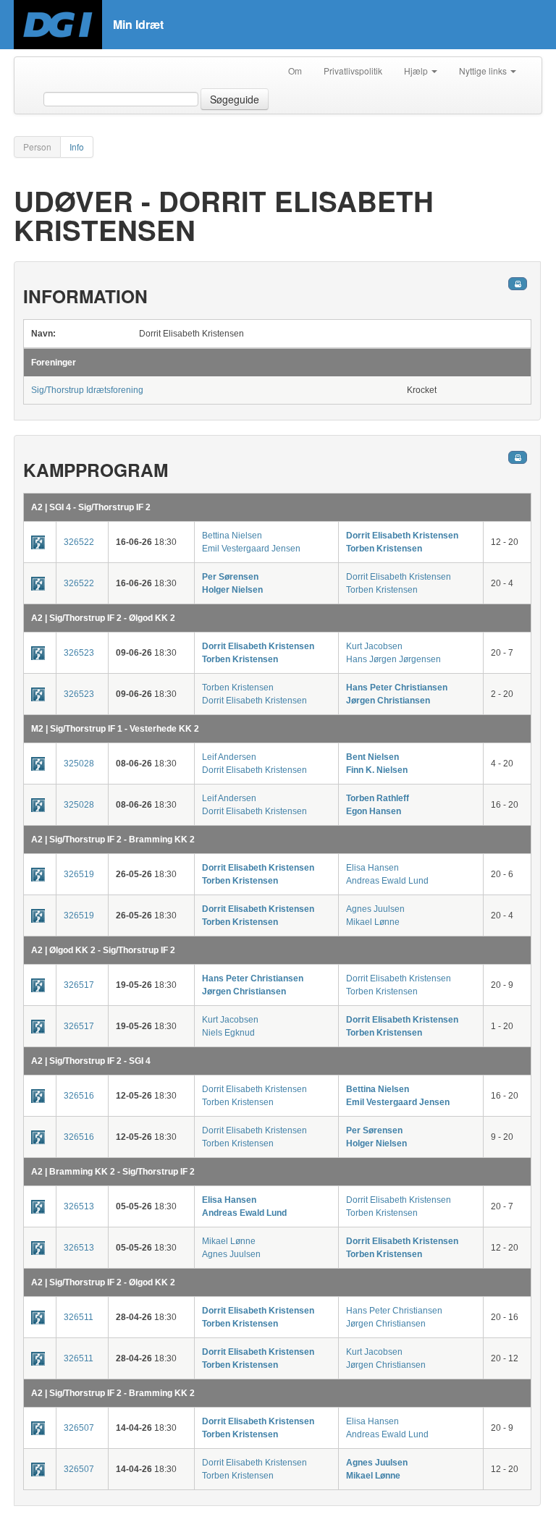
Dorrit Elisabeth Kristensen (402, 535)
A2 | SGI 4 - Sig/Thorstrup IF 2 (91, 507)
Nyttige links (484, 70)
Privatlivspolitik (353, 70)
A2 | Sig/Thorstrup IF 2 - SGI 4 (91, 1061)
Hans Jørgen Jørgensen (393, 659)
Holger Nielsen (232, 590)
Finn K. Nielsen (377, 770)
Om (295, 70)
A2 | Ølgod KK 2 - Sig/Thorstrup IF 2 (103, 950)
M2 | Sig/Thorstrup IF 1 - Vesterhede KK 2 (115, 729)
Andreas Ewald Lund (387, 881)
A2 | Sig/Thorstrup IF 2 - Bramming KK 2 (113, 839)
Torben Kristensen (384, 549)
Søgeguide (234, 99)
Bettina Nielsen (232, 535)
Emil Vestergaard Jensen (251, 549)
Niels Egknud (228, 1033)
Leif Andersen (229, 757)
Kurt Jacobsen (374, 646)
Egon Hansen (373, 811)
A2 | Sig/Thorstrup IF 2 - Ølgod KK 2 (103, 618)
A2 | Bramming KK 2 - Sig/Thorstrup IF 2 (113, 1172)
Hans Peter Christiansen (396, 687)
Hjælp (417, 70)
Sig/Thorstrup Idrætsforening (87, 390)
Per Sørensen (230, 577)
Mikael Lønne (373, 922)
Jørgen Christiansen (388, 700)
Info (77, 146)
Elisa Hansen (372, 868)
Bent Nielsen (372, 757)
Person (37, 146)
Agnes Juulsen (375, 909)
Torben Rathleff (377, 798)
